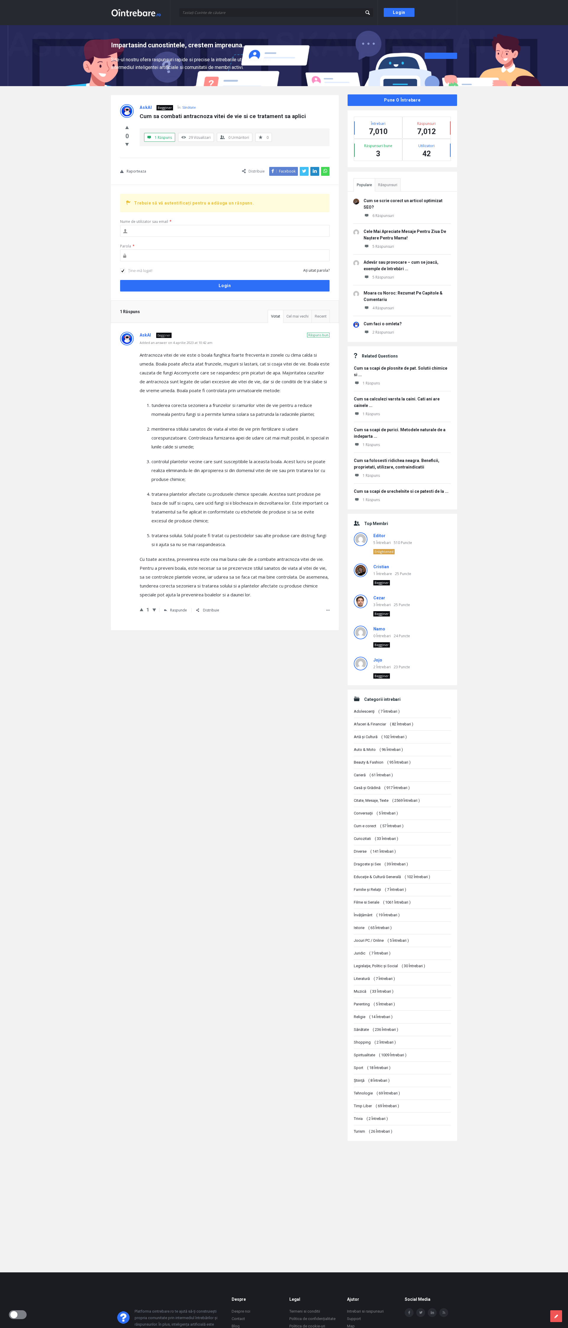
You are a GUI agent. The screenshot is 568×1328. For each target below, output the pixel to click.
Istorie (373, 927)
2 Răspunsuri (383, 332)
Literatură (374, 978)
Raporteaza (136, 171)
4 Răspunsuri (383, 307)
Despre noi (241, 1311)
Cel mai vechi (297, 316)
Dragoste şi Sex (381, 864)
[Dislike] (127, 144)
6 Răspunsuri (383, 215)
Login (399, 12)
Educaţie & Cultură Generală (392, 877)
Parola (127, 246)
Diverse (375, 851)
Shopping (375, 1042)
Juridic (372, 953)
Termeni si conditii (304, 1311)
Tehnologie (377, 1093)
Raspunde (178, 610)
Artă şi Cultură (380, 737)
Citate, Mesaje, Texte (387, 800)
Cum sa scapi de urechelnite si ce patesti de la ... (401, 491)
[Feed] (443, 1312)
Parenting (374, 1004)
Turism (373, 1131)
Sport (372, 1067)
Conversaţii (376, 813)
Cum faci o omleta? (383, 323)
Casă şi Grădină (382, 787)
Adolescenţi (377, 711)
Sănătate (189, 107)
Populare (364, 185)
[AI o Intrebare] (140, 12)
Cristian (381, 566)
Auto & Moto (378, 749)
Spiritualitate (380, 1055)
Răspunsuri (387, 185)
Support (354, 1318)
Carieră (373, 775)
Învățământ (377, 915)
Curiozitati (376, 838)
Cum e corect (379, 826)
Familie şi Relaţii (380, 889)
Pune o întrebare (402, 100)
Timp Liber (376, 1106)
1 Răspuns (371, 383)
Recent (321, 316)
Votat (275, 316)
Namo (379, 629)
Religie (373, 1017)
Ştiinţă (372, 1080)
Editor (379, 535)
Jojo (377, 660)
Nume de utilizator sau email (146, 221)
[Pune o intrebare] (556, 1316)
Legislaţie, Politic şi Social (389, 966)
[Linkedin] (432, 1312)
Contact (238, 1318)
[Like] (127, 127)
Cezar (379, 597)
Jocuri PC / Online (381, 940)
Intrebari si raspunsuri (365, 1311)
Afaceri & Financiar (383, 724)
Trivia (371, 1118)
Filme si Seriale (382, 902)
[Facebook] (409, 1312)
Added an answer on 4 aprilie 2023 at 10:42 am (176, 342)
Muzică (373, 991)
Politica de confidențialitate (312, 1318)
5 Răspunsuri (383, 246)
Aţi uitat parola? (316, 270)
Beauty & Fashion (382, 762)
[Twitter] (420, 1312)
